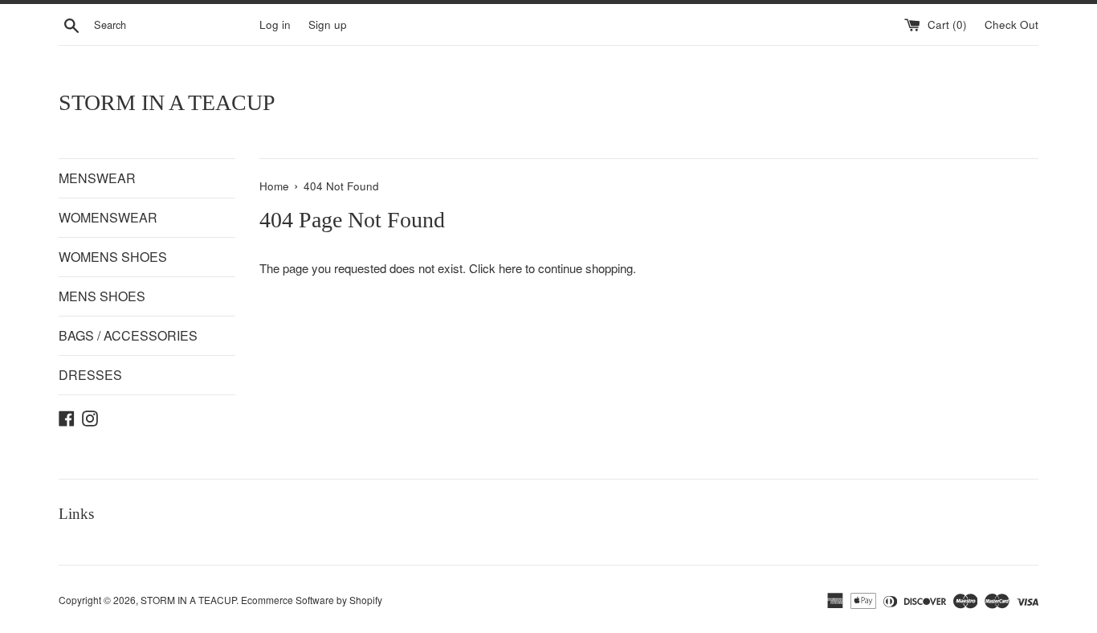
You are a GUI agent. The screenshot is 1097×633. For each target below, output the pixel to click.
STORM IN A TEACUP (167, 102)
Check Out (1011, 24)
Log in (275, 24)
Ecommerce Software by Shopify (311, 599)
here (510, 267)
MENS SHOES (102, 296)
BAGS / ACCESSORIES (128, 335)
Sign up (327, 24)
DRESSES (90, 375)
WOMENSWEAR (108, 217)
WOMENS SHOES (113, 256)
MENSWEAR (97, 178)
